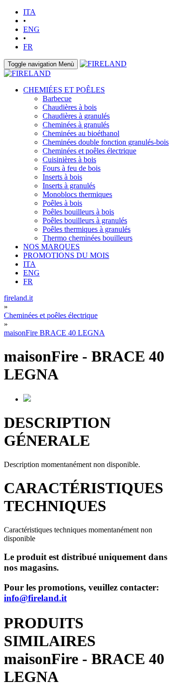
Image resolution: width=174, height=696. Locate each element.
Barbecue (57, 98)
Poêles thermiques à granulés (86, 229)
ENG (31, 29)
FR (28, 47)
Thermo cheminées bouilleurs (87, 238)
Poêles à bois (62, 203)
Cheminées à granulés (76, 125)
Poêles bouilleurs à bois (78, 212)
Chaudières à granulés (76, 116)
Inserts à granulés (69, 186)
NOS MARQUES (51, 246)
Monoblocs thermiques (77, 194)
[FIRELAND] (103, 64)
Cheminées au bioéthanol (81, 133)
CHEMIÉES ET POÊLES (64, 90)
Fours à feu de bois (72, 168)
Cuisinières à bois (69, 159)
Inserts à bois (62, 177)
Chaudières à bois (70, 107)
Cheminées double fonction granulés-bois (106, 142)
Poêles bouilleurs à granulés (85, 220)
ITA (29, 12)
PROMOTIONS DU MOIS (66, 255)
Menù (41, 64)
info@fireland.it (35, 598)
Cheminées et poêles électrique (89, 151)
